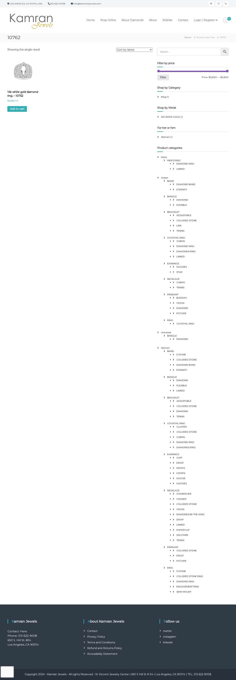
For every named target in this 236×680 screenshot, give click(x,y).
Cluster (181, 426)
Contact (183, 20)
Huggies (181, 266)
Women (165, 137)
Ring (163, 96)
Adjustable (183, 215)
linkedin (168, 642)
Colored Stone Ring (189, 576)
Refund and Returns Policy (104, 648)
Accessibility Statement (102, 654)
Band (170, 181)
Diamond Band (185, 184)
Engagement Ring (187, 586)
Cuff (179, 457)
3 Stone (181, 354)
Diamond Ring (185, 163)
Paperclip (183, 529)
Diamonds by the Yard (190, 514)
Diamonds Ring (186, 251)
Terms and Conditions (101, 642)
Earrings (173, 263)
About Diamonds (132, 20)
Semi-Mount (183, 591)
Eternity (181, 189)
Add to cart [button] (17, 109)
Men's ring (174, 160)
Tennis (180, 230)
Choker (181, 498)
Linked (180, 168)
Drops (180, 468)
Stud (179, 272)
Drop (180, 462)
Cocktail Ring (176, 237)
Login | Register (204, 20)
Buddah (181, 297)
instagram (169, 636)
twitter (167, 631)
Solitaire (182, 535)
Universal (166, 332)
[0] (226, 20)
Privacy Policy (96, 636)
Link (178, 225)
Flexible (181, 205)
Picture (181, 313)
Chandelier (183, 493)
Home (90, 20)
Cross (180, 303)
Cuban (180, 241)
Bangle (172, 196)
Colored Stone (186, 220)
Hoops (180, 473)
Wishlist (167, 20)
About (153, 20)
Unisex (164, 177)
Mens (164, 157)
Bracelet (173, 212)
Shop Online (108, 20)
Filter (163, 77)
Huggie (180, 478)
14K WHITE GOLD (170, 116)
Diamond (182, 199)
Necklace (173, 279)
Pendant (172, 294)
